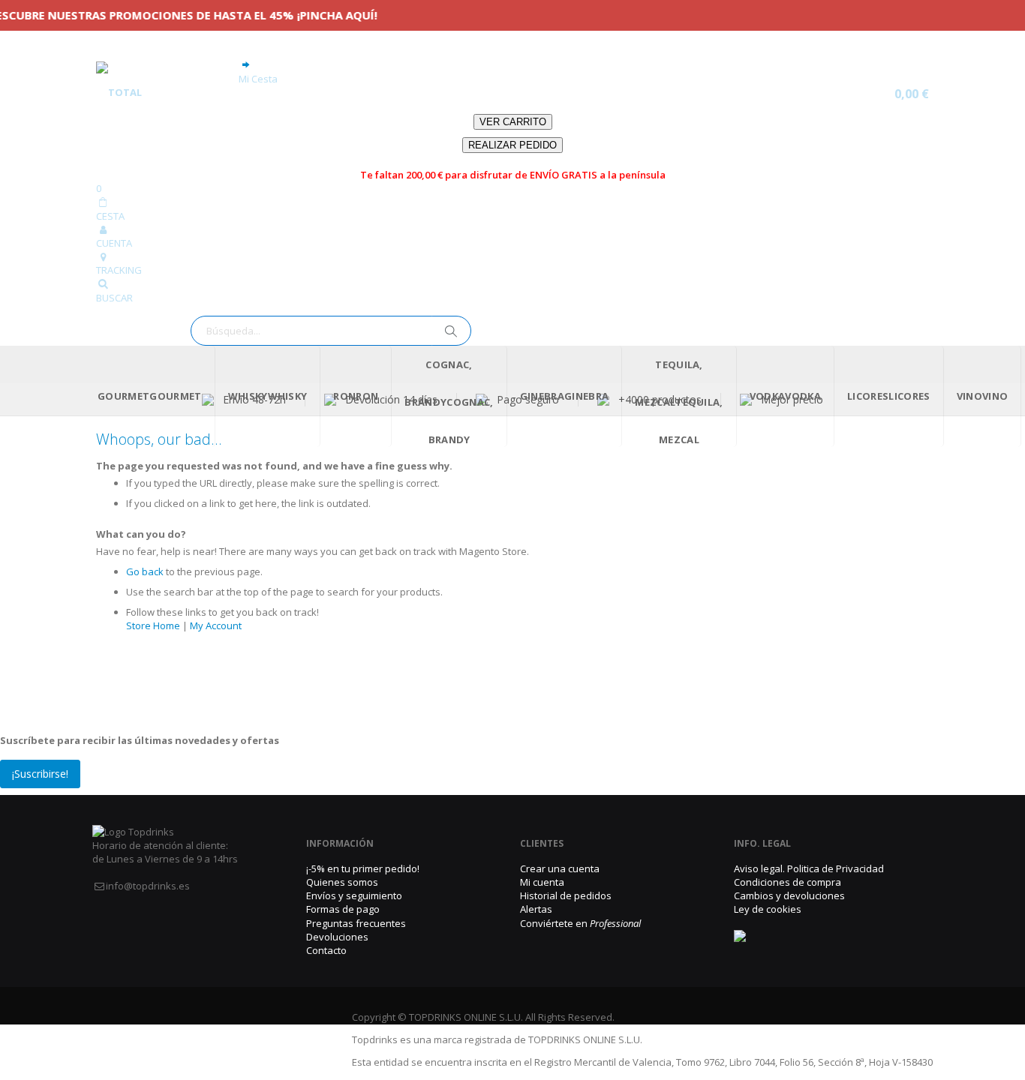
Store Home (153, 625)
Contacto (326, 950)
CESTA (110, 216)
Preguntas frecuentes (356, 923)
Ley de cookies (767, 909)
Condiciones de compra (787, 882)
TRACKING (119, 270)
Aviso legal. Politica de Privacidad (809, 868)
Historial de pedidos (566, 895)
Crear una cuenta (560, 868)
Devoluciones (337, 937)
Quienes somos (342, 882)
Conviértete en (580, 923)
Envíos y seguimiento (354, 895)
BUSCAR (114, 297)
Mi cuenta (542, 882)
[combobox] (331, 331)
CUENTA (114, 243)
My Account (216, 625)
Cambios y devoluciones (789, 895)
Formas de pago (343, 909)
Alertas (536, 909)
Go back (145, 571)
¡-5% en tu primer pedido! (362, 868)
